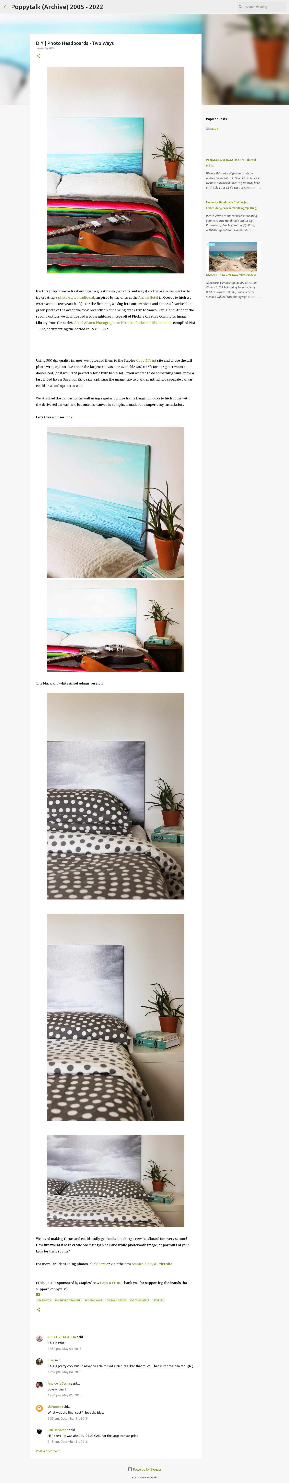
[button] (38, 56)
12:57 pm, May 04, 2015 (64, 1372)
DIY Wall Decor (116, 1300)
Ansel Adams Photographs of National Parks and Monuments (122, 323)
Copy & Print (146, 360)
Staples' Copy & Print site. (152, 1264)
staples (159, 1300)
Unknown (54, 1406)
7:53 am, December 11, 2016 (68, 1418)
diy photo (44, 1300)
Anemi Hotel (148, 297)
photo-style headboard (76, 297)
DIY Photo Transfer (68, 1300)
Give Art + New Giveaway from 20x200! (231, 274)
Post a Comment (48, 1451)
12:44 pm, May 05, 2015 (64, 1395)
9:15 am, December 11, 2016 (68, 1441)
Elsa (51, 1360)
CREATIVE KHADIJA (62, 1337)
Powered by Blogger (146, 1469)
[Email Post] (38, 1296)
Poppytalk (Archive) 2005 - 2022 (57, 6)
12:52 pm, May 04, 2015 (64, 1349)
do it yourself (139, 1300)
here (102, 1264)
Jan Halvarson (58, 1430)
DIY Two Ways (93, 1300)
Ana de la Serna (59, 1383)
